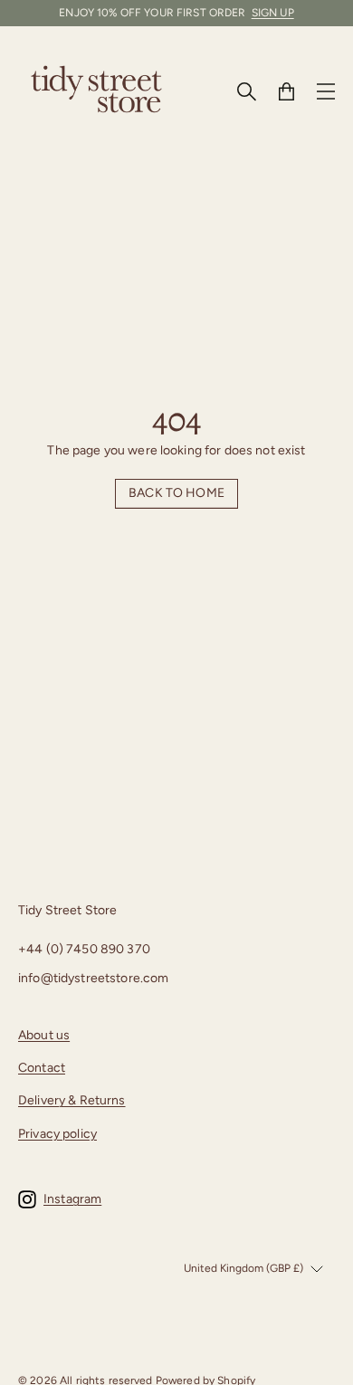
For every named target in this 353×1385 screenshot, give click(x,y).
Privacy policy (57, 1133)
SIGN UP (273, 12)
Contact (41, 1067)
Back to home (176, 493)
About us (44, 1035)
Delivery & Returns (72, 1100)
